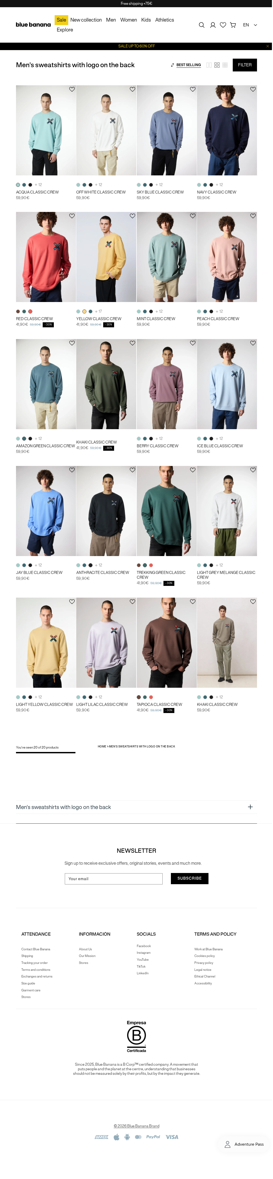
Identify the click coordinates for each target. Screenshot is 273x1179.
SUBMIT (134, 644)
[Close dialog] (187, 511)
